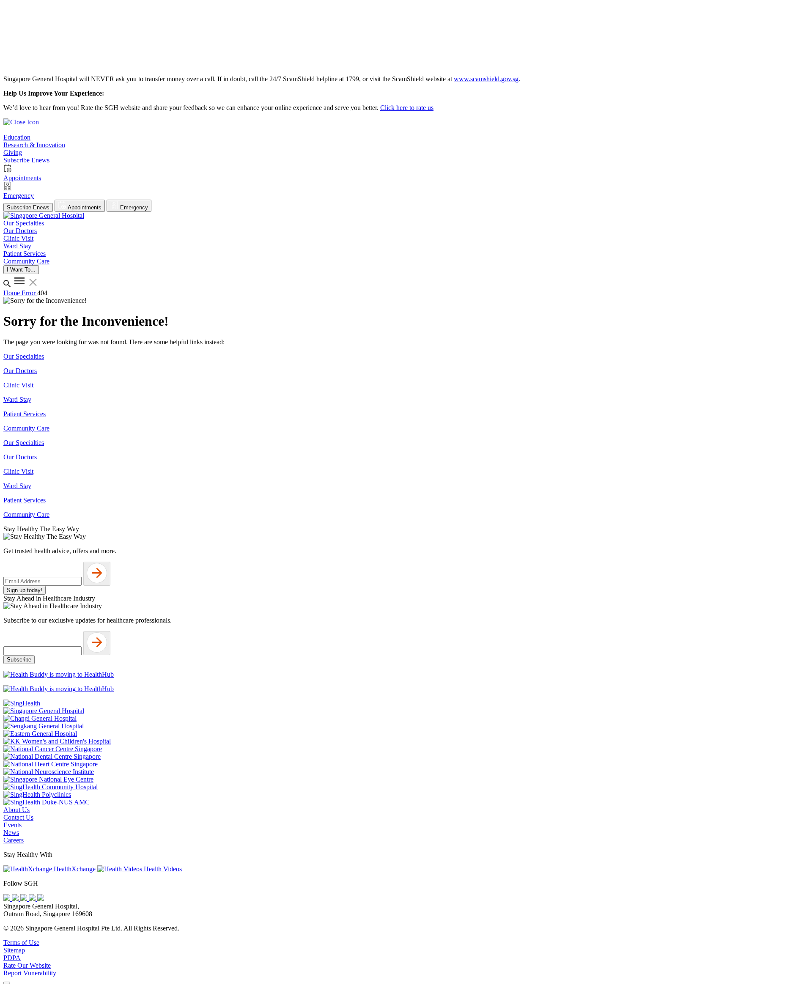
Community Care (26, 428)
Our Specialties (23, 356)
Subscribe (19, 659)
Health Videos (162, 869)
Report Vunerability (29, 973)
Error (29, 292)
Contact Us (18, 817)
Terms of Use (21, 942)
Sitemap (14, 950)
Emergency (133, 207)
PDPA (12, 957)
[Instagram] (24, 898)
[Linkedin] (40, 898)
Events (12, 825)
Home (12, 292)
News (11, 832)
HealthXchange (74, 869)
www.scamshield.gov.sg (486, 78)
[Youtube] (16, 898)
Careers (13, 840)
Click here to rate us (406, 107)
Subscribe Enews (28, 207)
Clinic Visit (18, 385)
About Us (16, 809)
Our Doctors (20, 370)
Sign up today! (24, 590)
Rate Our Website (27, 965)
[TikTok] (33, 898)
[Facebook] (7, 898)
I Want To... (21, 269)
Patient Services (24, 413)
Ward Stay (17, 399)
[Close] (6, 983)
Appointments (84, 207)
